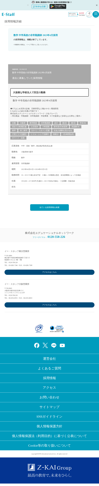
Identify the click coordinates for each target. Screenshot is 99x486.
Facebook (37, 345)
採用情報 (49, 378)
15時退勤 (46, 127)
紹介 (56, 123)
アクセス (49, 387)
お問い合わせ (49, 397)
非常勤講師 (45, 123)
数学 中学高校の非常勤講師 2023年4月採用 (35, 100)
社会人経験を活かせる (63, 130)
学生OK (83, 123)
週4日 (64, 123)
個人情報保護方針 (49, 426)
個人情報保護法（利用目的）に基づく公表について (49, 436)
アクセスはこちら (49, 272)
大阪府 (22, 123)
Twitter (45, 345)
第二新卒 (23, 130)
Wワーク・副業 (18, 138)
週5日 (73, 123)
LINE (54, 345)
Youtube (62, 345)
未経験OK (76, 127)
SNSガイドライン (49, 416)
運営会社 (49, 358)
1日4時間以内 (68, 134)
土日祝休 (34, 127)
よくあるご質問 (49, 368)
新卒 (14, 130)
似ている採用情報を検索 (49, 207)
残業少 (56, 134)
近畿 (14, 123)
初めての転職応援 (19, 127)
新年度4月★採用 (60, 127)
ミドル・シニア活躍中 (40, 134)
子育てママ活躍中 (19, 134)
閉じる (96, 5)
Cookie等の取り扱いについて (49, 445)
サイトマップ (49, 407)
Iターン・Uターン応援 (40, 130)
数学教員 (33, 123)
